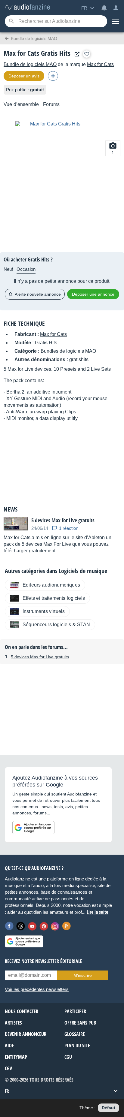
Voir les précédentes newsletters (37, 989)
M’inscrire (82, 975)
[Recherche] (11, 21)
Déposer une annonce (93, 294)
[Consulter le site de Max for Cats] (75, 54)
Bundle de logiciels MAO (30, 64)
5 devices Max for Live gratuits (40, 656)
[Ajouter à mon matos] (86, 54)
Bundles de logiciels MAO (68, 351)
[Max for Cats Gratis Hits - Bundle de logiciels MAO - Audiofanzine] (27, 7)
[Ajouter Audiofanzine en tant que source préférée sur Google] (33, 827)
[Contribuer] (53, 76)
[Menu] (115, 21)
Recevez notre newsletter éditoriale (43, 961)
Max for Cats (100, 64)
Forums (51, 104)
